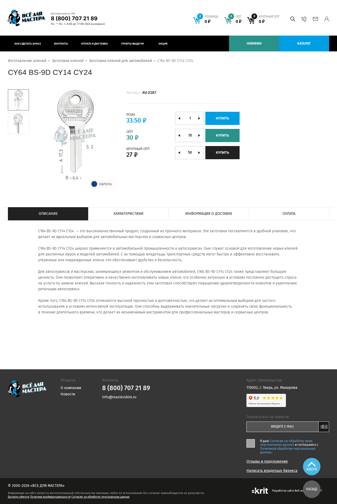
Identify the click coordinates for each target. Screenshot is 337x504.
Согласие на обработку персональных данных (100, 496)
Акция (162, 43)
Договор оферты (18, 496)
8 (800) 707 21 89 (74, 18)
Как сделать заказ (27, 43)
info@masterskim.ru (315, 19)
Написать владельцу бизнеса (272, 471)
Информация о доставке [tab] (208, 213)
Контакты (61, 43)
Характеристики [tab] (128, 213)
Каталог (304, 43)
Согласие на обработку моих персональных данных (286, 443)
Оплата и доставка (94, 43)
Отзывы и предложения (267, 461)
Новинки (254, 43)
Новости (68, 394)
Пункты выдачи (132, 43)
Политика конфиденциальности (50, 496)
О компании (71, 388)
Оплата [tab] (289, 213)
